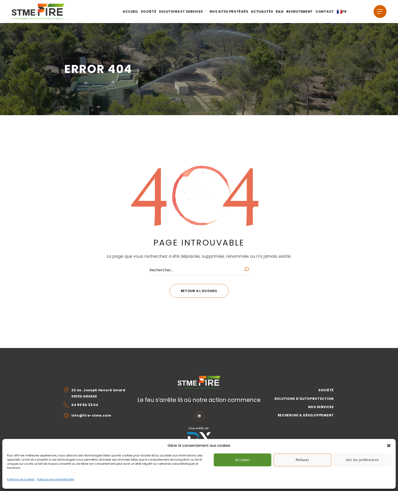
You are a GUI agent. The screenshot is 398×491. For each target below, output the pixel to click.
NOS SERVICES (321, 407)
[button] (388, 445)
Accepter (242, 460)
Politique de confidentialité (55, 479)
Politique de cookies (21, 479)
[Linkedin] (199, 416)
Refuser (302, 460)
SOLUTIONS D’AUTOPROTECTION (304, 398)
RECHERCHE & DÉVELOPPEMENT (306, 415)
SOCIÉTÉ (326, 390)
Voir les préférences (362, 460)
